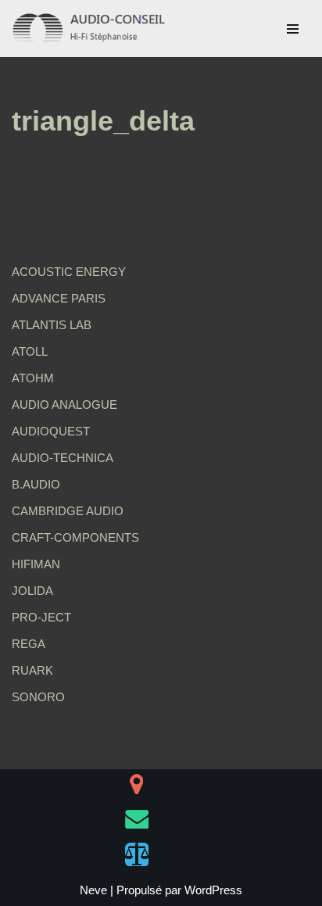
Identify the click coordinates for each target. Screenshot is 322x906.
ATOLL (30, 351)
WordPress (213, 890)
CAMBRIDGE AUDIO (67, 510)
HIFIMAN (36, 564)
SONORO (38, 697)
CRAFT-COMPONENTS (75, 537)
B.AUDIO (36, 484)
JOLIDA (32, 590)
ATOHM (33, 378)
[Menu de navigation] (292, 28)
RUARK (32, 670)
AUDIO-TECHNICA (62, 457)
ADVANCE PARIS (59, 298)
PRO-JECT (41, 617)
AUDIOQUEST (51, 431)
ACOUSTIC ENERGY (69, 271)
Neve (93, 890)
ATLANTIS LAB (51, 324)
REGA (28, 643)
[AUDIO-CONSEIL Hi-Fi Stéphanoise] (90, 28)
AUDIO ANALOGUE (64, 404)
